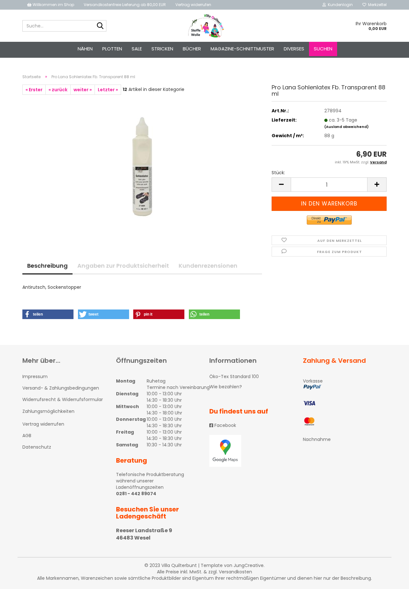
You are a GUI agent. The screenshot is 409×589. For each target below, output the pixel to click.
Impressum (35, 376)
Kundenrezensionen (208, 266)
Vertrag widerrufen (193, 4)
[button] (47, 314)
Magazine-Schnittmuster (242, 48)
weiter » (82, 89)
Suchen (323, 48)
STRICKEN (162, 48)
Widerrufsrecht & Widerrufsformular (62, 399)
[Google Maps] (251, 451)
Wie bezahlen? (225, 387)
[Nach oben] (391, 579)
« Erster (34, 89)
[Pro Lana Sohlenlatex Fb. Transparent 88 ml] (142, 166)
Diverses (294, 48)
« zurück (58, 89)
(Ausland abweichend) (346, 126)
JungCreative (249, 565)
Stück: (278, 172)
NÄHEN (85, 48)
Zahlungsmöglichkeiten (48, 411)
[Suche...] (100, 26)
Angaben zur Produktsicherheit (123, 266)
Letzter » (108, 89)
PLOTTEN (112, 48)
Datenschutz (36, 447)
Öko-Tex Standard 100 (234, 376)
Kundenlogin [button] (339, 4)
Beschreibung (47, 266)
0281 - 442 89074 (136, 493)
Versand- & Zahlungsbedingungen (60, 388)
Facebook (224, 425)
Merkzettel (376, 4)
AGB (26, 435)
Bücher (192, 48)
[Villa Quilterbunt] (204, 26)
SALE (137, 48)
